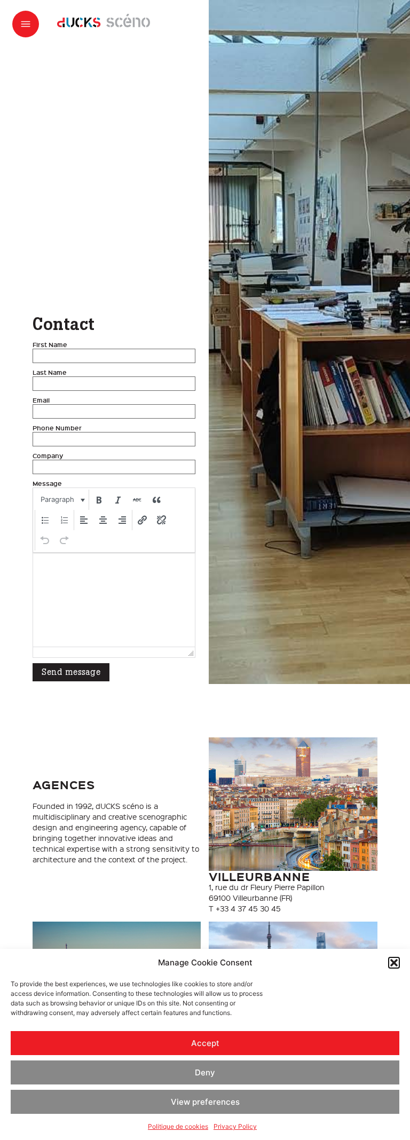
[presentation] (61, 499)
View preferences (205, 1102)
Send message (71, 672)
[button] (394, 962)
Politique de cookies (178, 1126)
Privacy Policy (235, 1126)
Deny (205, 1072)
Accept (205, 1043)
